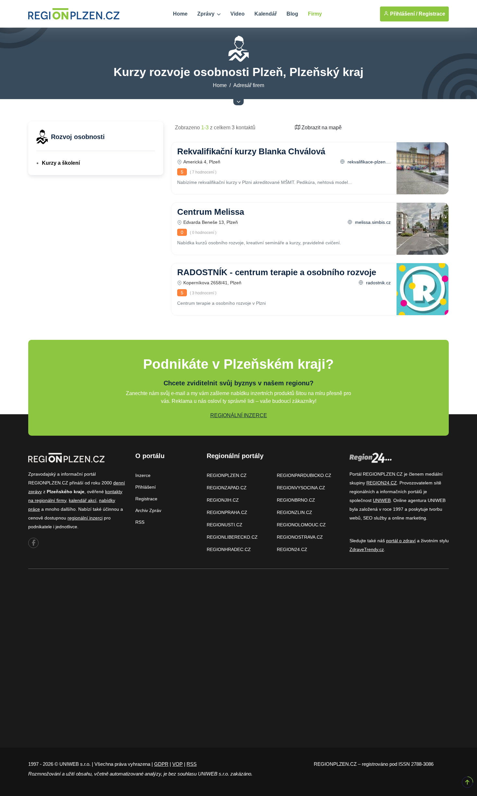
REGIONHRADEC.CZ (229, 549)
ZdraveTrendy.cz (366, 549)
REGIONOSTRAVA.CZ (300, 537)
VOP (177, 764)
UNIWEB (382, 500)
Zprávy (206, 14)
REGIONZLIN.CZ (294, 512)
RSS (139, 522)
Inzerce (143, 475)
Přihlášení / (403, 14)
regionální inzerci (85, 517)
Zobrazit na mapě (321, 127)
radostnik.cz (378, 282)
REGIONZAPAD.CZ (227, 487)
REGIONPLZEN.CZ (227, 475)
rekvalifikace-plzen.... (368, 161)
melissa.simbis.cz (372, 222)
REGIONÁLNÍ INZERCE (238, 415)
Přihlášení (145, 487)
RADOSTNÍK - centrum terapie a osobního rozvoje (276, 272)
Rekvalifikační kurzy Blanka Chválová (251, 151)
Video (237, 14)
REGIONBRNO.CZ (296, 500)
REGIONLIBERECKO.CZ (232, 537)
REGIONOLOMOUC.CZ (301, 524)
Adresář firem (248, 85)
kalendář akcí (82, 500)
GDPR (161, 764)
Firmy (315, 14)
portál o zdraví (401, 540)
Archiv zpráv (148, 510)
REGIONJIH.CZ (223, 500)
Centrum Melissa (210, 211)
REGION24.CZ (292, 549)
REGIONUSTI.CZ (224, 524)
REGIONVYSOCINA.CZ (301, 487)
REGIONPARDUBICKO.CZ (304, 475)
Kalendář (265, 14)
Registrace (432, 14)
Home (180, 14)
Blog (292, 14)
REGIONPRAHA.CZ (227, 512)
